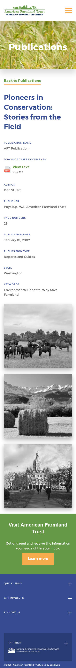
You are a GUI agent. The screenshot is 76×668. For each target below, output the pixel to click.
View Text (21, 169)
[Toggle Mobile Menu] (68, 10)
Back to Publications (22, 81)
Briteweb (55, 664)
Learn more (38, 559)
